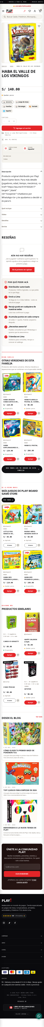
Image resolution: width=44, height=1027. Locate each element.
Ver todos (7, 500)
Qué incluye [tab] (6, 208)
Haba (11, 66)
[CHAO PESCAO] (11, 683)
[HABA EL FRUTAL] (32, 440)
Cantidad (5, 117)
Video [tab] (4, 214)
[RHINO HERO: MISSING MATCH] (32, 526)
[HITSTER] (32, 683)
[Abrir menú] (3, 11)
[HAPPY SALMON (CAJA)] (32, 635)
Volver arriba (20, 1014)
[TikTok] (9, 923)
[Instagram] (4, 923)
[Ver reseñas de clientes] (22, 82)
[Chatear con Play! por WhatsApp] (39, 1016)
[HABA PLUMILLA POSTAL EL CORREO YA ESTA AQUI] (32, 395)
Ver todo (39, 717)
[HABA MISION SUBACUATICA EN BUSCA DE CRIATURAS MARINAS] (11, 395)
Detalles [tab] (5, 220)
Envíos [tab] (4, 226)
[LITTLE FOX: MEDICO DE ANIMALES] (11, 526)
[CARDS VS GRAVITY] (11, 635)
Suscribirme (22, 874)
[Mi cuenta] (34, 11)
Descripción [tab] (6, 172)
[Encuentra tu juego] (24, 11)
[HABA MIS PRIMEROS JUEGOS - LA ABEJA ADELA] (11, 572)
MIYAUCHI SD (22, 1001)
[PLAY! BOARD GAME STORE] (9, 11)
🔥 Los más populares (22, 6)
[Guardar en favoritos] (39, 26)
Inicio (4, 66)
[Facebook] (15, 923)
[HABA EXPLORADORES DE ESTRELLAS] (11, 440)
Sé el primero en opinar (22, 269)
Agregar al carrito (23, 128)
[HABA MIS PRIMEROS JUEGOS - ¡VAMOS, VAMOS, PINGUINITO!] (32, 572)
